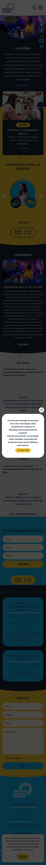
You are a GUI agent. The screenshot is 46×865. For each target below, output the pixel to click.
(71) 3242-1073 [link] (23, 450)
